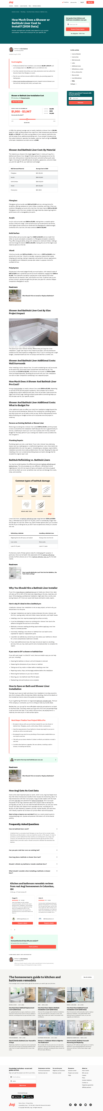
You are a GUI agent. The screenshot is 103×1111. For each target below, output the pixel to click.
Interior (11, 6)
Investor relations (87, 1080)
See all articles (88, 977)
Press (83, 1077)
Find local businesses (44, 1070)
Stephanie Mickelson (44, 1037)
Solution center (72, 1070)
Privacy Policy (29, 1103)
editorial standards (37, 801)
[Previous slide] (11, 930)
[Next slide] (15, 930)
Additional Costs (76, 66)
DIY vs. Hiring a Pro (77, 72)
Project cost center (73, 1073)
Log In (82, 2)
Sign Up (90, 2)
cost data (17, 801)
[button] (11, 930)
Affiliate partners (86, 1087)
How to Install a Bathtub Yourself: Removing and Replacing (78, 1041)
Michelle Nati (13, 1005)
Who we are (85, 1073)
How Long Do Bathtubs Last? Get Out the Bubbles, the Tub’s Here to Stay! (39, 573)
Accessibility (23, 1105)
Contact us (85, 1082)
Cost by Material (76, 54)
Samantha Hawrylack (73, 1037)
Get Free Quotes (17, 101)
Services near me (42, 1073)
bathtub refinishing (48, 555)
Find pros (80, 102)
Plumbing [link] (23, 12)
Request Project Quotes (77, 29)
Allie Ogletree (24, 48)
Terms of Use (22, 1103)
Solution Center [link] (15, 12)
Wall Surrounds (76, 60)
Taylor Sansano (13, 1037)
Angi (39, 1005)
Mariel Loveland (71, 1005)
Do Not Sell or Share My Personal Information (40, 1105)
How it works (85, 1070)
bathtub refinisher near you (40, 557)
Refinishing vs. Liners (77, 69)
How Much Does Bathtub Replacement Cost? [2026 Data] (21, 1008)
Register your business (59, 1070)
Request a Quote (22, 923)
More (30, 6)
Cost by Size (75, 57)
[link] (22, 910)
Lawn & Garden (23, 6)
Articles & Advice (37, 6)
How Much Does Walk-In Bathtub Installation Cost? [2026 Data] (48, 1008)
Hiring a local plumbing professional (22, 81)
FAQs (73, 81)
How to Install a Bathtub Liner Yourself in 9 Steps (22, 1041)
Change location (25, 98)
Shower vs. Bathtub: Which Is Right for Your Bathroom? (50, 1041)
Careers (84, 1075)
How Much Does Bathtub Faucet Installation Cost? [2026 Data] (77, 1008)
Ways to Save (75, 75)
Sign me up (22, 1085)
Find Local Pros (33, 947)
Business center (57, 1073)
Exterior (16, 6)
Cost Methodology (77, 78)
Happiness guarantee (87, 1085)
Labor (73, 63)
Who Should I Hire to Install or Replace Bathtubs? (38, 295)
